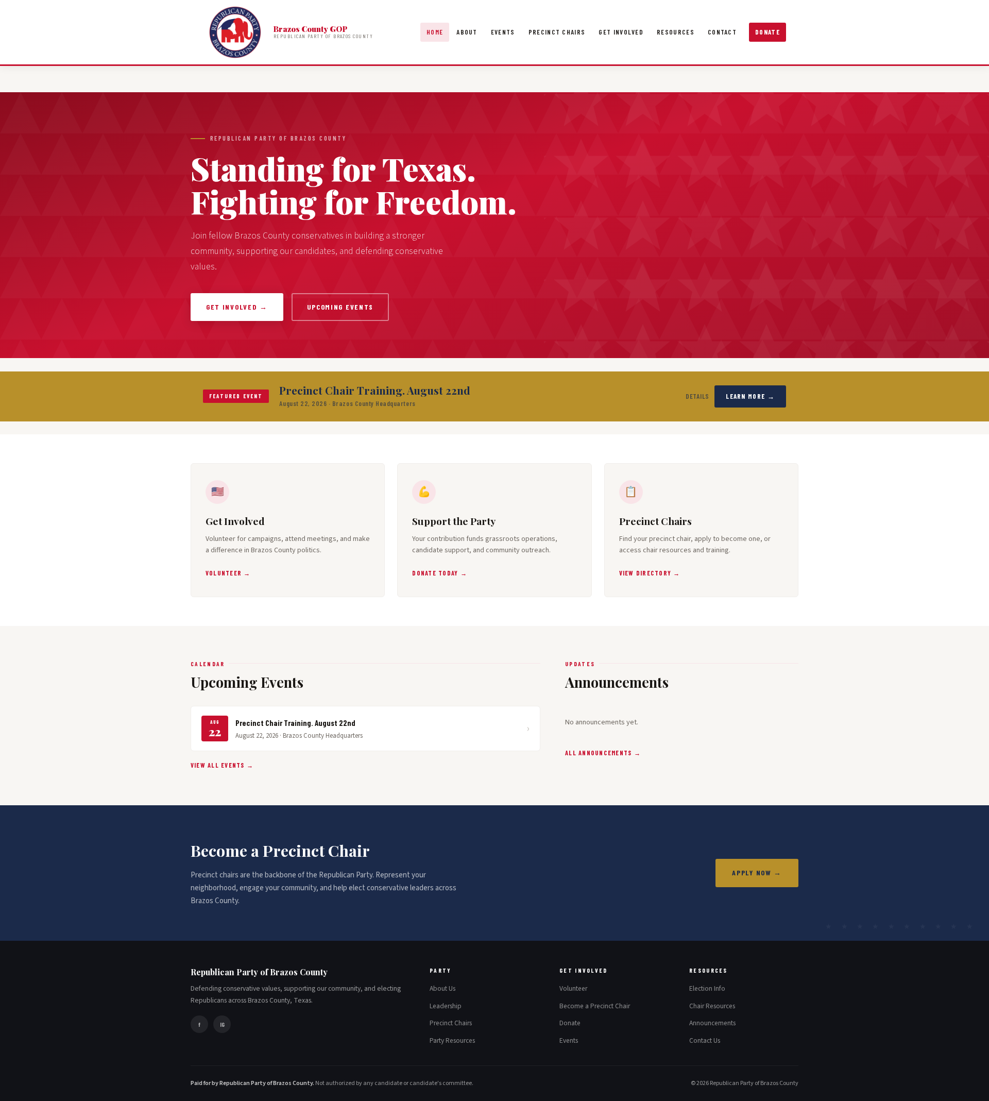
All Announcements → (603, 752)
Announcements (712, 1023)
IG (222, 1024)
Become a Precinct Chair (594, 1006)
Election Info (707, 988)
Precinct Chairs (557, 32)
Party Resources (452, 1040)
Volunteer (573, 988)
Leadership (446, 1006)
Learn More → (750, 396)
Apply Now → (757, 872)
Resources (675, 32)
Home (435, 32)
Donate (767, 32)
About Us (442, 988)
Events (503, 32)
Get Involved (621, 32)
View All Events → (222, 765)
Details (698, 396)
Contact (722, 32)
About (467, 32)
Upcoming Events (340, 306)
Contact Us (704, 1040)
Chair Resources (712, 1006)
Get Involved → (237, 306)
